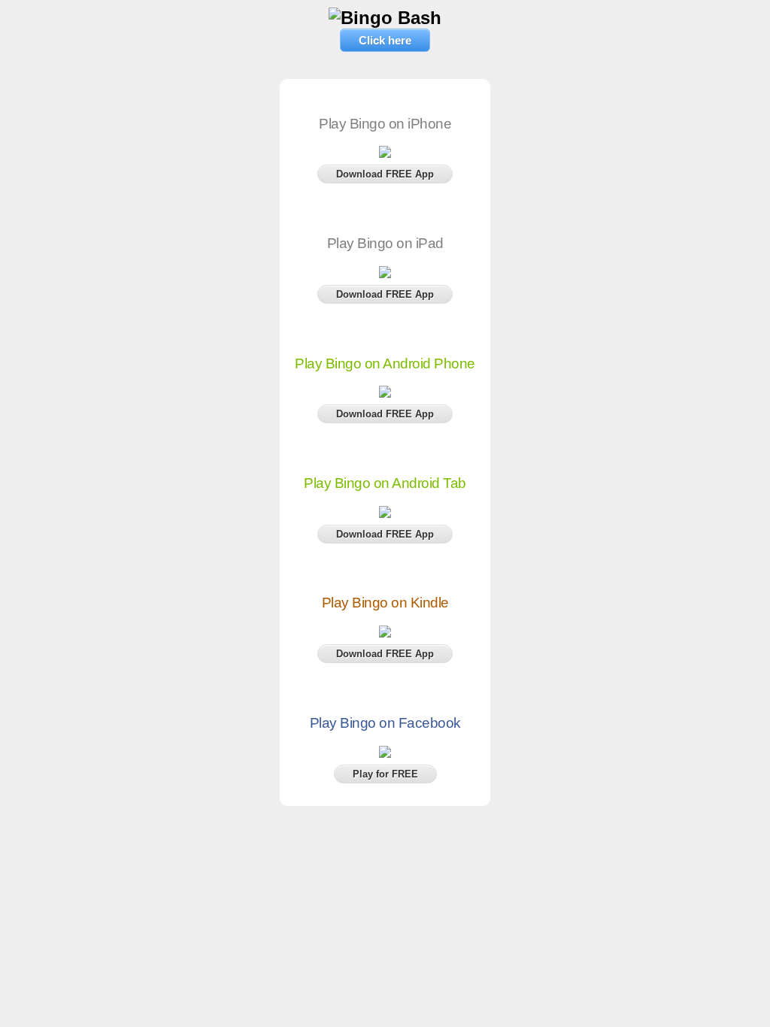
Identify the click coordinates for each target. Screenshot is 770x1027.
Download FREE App (385, 174)
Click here (385, 40)
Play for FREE (385, 774)
